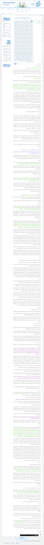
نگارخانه (18, 11)
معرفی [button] (26, 9)
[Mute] (34, 535)
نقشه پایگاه (12, 543)
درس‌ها (13, 9)
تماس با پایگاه (17, 543)
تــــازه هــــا (8, 41)
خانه (39, 15)
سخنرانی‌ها (8, 9)
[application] (27, 535)
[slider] (36, 535)
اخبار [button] (22, 9)
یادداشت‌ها (22, 11)
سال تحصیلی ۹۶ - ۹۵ (29, 15)
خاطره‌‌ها (26, 11)
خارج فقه (35, 15)
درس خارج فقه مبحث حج (37, 22)
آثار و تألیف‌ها (17, 9)
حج (38, 531)
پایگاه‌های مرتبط (7, 543)
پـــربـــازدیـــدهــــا (8, 43)
